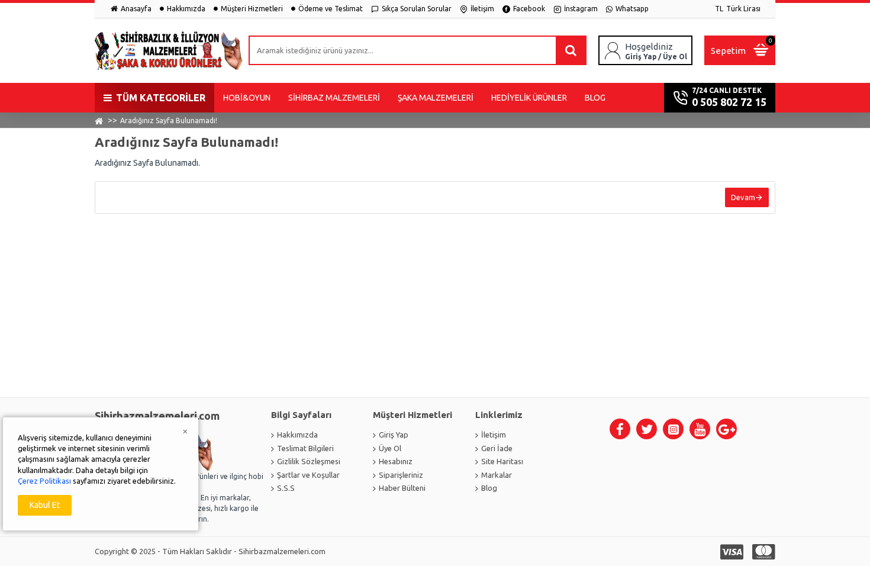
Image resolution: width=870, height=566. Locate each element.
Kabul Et (45, 505)
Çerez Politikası (44, 481)
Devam (743, 197)
